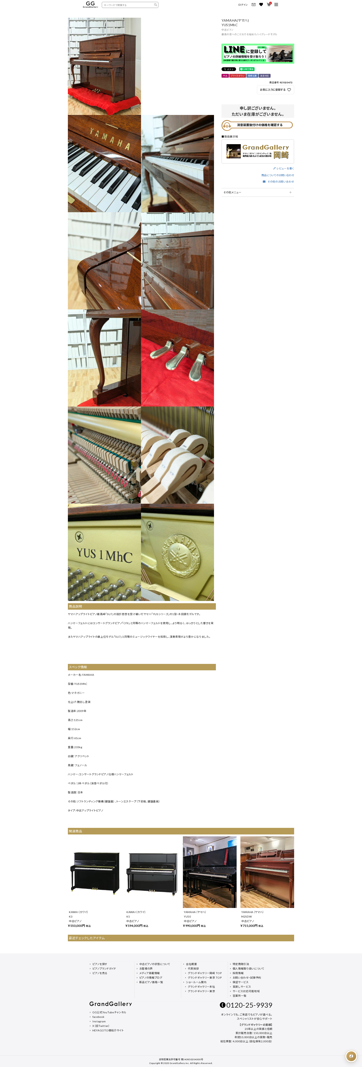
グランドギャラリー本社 (201, 986)
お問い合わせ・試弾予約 (247, 977)
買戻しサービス (242, 986)
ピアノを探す (99, 964)
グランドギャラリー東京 (201, 991)
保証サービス (241, 982)
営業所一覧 (240, 995)
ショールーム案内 (196, 982)
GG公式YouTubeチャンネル (109, 1012)
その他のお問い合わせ (281, 181)
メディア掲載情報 (149, 973)
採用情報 (238, 973)
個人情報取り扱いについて (249, 968)
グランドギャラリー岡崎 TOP (205, 973)
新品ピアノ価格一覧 (151, 982)
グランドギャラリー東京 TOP (205, 977)
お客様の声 (146, 968)
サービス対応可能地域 (246, 991)
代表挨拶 (193, 968)
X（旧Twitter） (101, 1025)
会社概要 (191, 964)
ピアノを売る (99, 973)
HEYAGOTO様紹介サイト (108, 1030)
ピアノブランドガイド (104, 968)
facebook (98, 1016)
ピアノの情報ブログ (150, 977)
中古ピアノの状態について (154, 964)
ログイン (243, 4)
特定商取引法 (241, 964)
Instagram (99, 1021)
